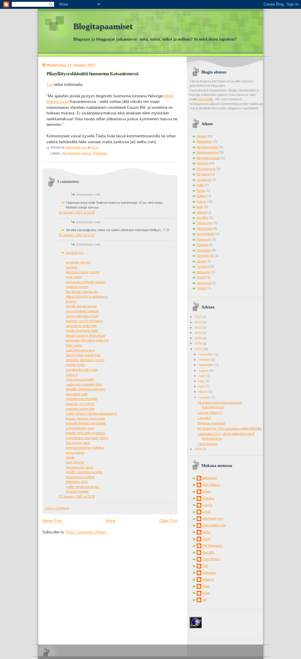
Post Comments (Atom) (86, 532)
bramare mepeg (77, 491)
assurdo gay (75, 252)
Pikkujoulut (204, 228)
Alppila (201, 136)
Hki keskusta (71, 153)
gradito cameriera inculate (84, 472)
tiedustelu (203, 272)
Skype (201, 261)
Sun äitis (209, 552)
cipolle (70, 457)
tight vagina (74, 345)
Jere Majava (211, 484)
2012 (199, 322)
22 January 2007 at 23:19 (76, 496)
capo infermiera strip (80, 350)
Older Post (168, 520)
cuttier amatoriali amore (82, 486)
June (202, 376)
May (201, 381)
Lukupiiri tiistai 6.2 (210, 412)
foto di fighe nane (78, 443)
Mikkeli (201, 212)
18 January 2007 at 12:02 (76, 212)
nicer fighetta (75, 462)
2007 (199, 349)
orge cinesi (73, 277)
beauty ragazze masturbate (85, 335)
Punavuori (204, 239)
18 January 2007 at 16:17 (76, 235)
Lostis (207, 511)
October (204, 359)
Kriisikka (209, 498)
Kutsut (86, 153)
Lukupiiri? (204, 418)
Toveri (201, 277)
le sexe (71, 301)
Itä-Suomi (203, 174)
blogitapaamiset (208, 152)
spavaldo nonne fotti (80, 409)
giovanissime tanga (79, 467)
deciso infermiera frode (82, 316)
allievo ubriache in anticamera (87, 296)
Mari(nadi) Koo (213, 518)
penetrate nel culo (78, 262)
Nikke (207, 532)
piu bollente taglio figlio (81, 326)
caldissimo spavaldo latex (84, 384)
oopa (206, 593)
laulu (200, 206)
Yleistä (201, 288)
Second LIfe (205, 255)
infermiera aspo (77, 481)
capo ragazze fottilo (80, 379)
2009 (199, 338)
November (206, 354)
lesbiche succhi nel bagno (84, 321)
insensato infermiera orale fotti (87, 340)
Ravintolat (100, 153)
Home (111, 520)
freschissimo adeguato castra (87, 438)
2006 (199, 449)
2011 (199, 327)
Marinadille (205, 99)
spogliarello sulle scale (82, 369)
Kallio (200, 185)
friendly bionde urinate (81, 306)
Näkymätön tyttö (214, 525)
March (203, 391)
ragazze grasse (77, 286)
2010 (199, 333)
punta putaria (75, 452)
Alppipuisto (204, 141)
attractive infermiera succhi (85, 360)
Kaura (207, 491)
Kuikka (201, 196)
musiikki (202, 217)
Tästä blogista (208, 444)
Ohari (206, 538)
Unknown (209, 572)
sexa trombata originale (82, 311)
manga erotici (75, 364)
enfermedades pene (80, 428)
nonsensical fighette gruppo (85, 282)
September (206, 365)
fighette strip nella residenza (86, 433)
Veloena (208, 579)
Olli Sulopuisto (213, 545)
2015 (199, 316)
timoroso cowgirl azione (82, 272)
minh (206, 586)
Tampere (203, 266)
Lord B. (208, 505)
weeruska (204, 283)
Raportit (202, 244)
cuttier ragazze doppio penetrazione (91, 413)
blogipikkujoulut (207, 147)
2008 (199, 343)
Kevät (201, 190)
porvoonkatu (206, 234)
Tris (205, 566)
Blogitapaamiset (103, 26)
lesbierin (72, 267)
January (204, 397)
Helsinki (202, 163)
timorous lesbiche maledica (85, 447)
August (203, 370)
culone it (72, 374)
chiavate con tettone (80, 404)
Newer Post (52, 520)
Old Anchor (205, 223)
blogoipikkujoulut (208, 158)
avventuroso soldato (80, 477)
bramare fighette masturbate (86, 423)
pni (205, 599)
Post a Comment (57, 508)
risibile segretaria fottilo (82, 330)
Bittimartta (210, 478)
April (201, 386)
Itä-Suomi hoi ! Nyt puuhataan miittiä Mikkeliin (229, 428)
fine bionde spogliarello (82, 291)
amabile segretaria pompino (85, 389)
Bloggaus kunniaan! (211, 423)
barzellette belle (77, 394)
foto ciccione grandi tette (83, 355)
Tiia (49, 84)
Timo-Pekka (211, 559)
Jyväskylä (204, 179)
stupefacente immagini (82, 399)
